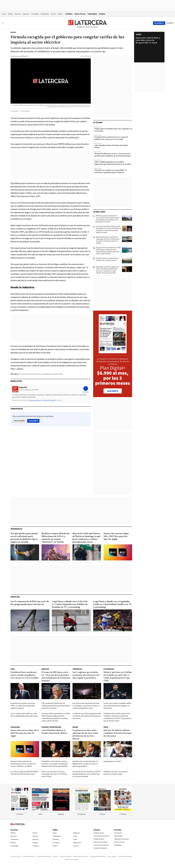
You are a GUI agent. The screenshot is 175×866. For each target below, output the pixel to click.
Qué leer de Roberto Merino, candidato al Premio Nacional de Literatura (117, 733)
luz (40, 374)
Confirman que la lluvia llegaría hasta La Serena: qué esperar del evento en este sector (87, 715)
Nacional (18, 14)
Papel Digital (92, 14)
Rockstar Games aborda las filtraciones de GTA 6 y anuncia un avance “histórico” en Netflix (56, 537)
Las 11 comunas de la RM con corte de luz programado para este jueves (30, 603)
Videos (60, 14)
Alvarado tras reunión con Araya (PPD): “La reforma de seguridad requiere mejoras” (110, 171)
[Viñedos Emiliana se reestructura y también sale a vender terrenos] (127, 260)
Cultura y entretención (51, 727)
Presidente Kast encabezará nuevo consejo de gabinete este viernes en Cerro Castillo (111, 138)
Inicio (4, 14)
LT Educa (102, 14)
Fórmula (35, 374)
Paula (106, 727)
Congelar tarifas (57, 374)
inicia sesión (19, 421)
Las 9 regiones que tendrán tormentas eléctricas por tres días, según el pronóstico (86, 675)
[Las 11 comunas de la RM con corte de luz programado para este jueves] (30, 620)
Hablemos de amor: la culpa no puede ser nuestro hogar (116, 772)
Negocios (26, 14)
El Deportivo (45, 14)
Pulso (13, 32)
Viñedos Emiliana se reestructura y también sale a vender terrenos (107, 259)
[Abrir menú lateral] (3, 23)
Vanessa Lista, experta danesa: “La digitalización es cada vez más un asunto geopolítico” (85, 763)
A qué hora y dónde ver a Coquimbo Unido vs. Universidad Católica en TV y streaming (112, 604)
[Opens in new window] (61, 811)
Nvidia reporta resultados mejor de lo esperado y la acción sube (113, 130)
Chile (13, 669)
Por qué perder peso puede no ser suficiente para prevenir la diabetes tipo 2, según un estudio (24, 537)
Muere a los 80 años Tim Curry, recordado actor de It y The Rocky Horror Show (54, 773)
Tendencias (77, 669)
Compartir (15, 111)
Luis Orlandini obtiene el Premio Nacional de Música (111, 146)
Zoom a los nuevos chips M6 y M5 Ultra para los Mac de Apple (116, 536)
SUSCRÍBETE (112, 391)
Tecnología (35, 14)
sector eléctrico (46, 374)
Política (10, 14)
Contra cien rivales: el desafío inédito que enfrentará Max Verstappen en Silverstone (117, 705)
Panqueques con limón (112, 761)
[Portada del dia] (113, 352)
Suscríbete (33, 421)
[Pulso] (40, 811)
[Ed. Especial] (82, 811)
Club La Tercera (80, 14)
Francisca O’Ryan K (21, 56)
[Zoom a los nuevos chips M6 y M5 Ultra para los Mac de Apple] (118, 552)
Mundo (53, 14)
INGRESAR (170, 23)
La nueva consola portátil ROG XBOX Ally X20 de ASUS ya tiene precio (24, 772)
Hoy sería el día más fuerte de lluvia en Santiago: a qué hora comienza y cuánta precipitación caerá (87, 537)
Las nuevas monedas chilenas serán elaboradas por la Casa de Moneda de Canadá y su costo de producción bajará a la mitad (108, 229)
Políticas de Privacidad (49, 400)
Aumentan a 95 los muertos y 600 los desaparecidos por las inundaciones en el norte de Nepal (86, 773)
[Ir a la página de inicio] (87, 23)
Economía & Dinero (25, 374)
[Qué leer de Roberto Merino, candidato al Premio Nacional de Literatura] (118, 749)
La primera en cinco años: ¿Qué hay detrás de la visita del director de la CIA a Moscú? (85, 734)
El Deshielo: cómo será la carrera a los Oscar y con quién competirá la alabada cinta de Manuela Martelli (55, 763)
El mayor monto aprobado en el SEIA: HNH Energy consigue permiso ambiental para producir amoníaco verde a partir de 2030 (108, 251)
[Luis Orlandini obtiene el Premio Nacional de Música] (56, 749)
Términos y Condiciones (35, 400)
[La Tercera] (20, 811)
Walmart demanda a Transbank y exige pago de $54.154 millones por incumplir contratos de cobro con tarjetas (108, 240)
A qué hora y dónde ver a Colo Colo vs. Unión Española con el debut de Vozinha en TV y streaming (70, 604)
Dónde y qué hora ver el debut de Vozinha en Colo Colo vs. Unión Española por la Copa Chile (118, 676)
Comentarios (26, 111)
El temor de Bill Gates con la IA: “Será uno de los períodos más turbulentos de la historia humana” (112, 155)
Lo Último (68, 14)
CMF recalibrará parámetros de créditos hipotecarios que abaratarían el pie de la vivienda (112, 163)
